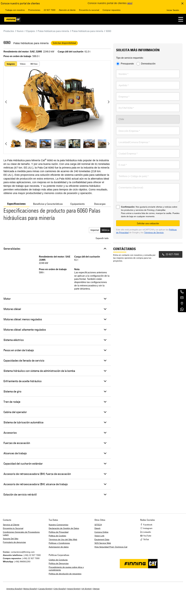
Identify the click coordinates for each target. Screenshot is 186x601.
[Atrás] (6, 102)
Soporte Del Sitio (10, 538)
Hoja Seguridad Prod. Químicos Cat (110, 547)
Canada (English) (45, 589)
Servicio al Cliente (11, 524)
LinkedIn (147, 532)
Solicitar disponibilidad (64, 43)
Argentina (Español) (14, 589)
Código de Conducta (58, 560)
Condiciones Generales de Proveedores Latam (21, 533)
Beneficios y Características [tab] (48, 204)
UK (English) (87, 589)
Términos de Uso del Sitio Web (63, 539)
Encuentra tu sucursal (89, 10)
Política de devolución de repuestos (65, 574)
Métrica (105, 230)
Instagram (147, 528)
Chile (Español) (60, 589)
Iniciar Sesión (173, 10)
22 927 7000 (49, 10)
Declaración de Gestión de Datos (64, 528)
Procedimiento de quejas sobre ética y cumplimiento (66, 568)
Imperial (95, 230)
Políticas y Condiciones (59, 543)
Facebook (147, 524)
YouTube (147, 536)
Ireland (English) (73, 589)
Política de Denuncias (59, 563)
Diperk (97, 528)
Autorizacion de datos (59, 547)
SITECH (98, 524)
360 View (33, 64)
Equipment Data (101, 539)
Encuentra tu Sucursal (13, 528)
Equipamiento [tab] (77, 204)
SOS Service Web (102, 543)
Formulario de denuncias (14, 542)
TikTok (146, 539)
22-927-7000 (172, 254)
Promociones (34, 10)
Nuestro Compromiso (58, 524)
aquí (129, 3)
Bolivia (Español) (30, 589)
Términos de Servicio (154, 232)
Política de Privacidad (58, 532)
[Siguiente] (108, 102)
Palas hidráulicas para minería (31, 43)
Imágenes (11, 64)
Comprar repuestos (111, 10)
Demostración (148, 64)
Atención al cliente (67, 10)
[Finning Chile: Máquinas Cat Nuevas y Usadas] (12, 20)
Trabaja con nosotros (15, 10)
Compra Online (101, 532)
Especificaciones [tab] (16, 203)
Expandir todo (102, 238)
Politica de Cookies (57, 536)
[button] (181, 19)
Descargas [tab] (99, 204)
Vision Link (99, 536)
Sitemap (96, 589)
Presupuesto (127, 64)
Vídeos (22, 64)
